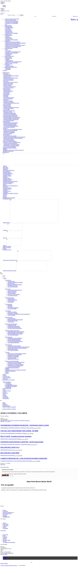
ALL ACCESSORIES (12, 308)
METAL (7, 372)
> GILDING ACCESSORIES (9, 132)
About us (5, 237)
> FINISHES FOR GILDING (9, 131)
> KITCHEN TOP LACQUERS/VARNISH (11, 142)
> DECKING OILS (7, 74)
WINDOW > (5, 177)
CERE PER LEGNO (9, 297)
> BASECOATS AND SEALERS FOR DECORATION (14, 137)
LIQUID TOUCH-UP (12, 291)
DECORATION (8, 31)
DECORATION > (6, 134)
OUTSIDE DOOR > (7, 174)
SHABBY (7, 59)
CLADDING (8, 55)
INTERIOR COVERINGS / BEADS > (10, 193)
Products (4, 278)
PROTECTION (8, 29)
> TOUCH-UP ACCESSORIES (9, 86)
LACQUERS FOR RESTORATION (15, 341)
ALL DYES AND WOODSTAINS (15, 328)
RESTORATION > (7, 121)
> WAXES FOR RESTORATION (9, 125)
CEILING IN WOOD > (7, 183)
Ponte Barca (5, 396)
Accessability (5, 528)
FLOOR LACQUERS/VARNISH (14, 363)
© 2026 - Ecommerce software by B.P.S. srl (9, 565)
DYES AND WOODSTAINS (11, 324)
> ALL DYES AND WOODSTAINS (10, 115)
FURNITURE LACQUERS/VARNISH (16, 364)
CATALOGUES (6, 376)
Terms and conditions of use (8, 512)
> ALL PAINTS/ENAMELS (8, 120)
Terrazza (4, 395)
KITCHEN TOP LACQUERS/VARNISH (16, 362)
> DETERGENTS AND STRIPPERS (10, 122)
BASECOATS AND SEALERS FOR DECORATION (18, 347)
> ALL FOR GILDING (7, 133)
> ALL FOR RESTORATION (9, 127)
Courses (4, 245)
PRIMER (7, 368)
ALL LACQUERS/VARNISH (14, 366)
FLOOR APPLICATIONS (13, 307)
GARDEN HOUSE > (7, 189)
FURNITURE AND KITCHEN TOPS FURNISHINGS (19, 314)
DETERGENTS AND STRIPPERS (15, 338)
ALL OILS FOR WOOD (13, 286)
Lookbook (5, 70)
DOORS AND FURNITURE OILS (15, 284)
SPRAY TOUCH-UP (12, 292)
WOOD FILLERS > (7, 105)
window (4, 394)
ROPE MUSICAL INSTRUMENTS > (10, 185)
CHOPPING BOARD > (7, 179)
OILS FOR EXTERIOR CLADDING (15, 282)
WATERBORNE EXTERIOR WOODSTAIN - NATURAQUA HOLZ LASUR (24, 425)
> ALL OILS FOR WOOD (8, 80)
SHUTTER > (5, 167)
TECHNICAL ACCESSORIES (11, 23)
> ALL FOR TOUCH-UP (8, 87)
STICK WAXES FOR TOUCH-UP (15, 290)
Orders (4, 535)
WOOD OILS (8, 280)
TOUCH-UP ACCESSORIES (14, 294)
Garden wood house (7, 390)
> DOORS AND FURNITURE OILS (10, 77)
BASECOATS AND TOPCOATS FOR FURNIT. (15, 45)
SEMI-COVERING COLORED (9, 409)
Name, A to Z (7, 420)
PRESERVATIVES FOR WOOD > (10, 148)
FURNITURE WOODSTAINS (14, 327)
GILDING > (5, 128)
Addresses (5, 537)
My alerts (5, 541)
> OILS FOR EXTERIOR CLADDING (11, 75)
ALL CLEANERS (11, 315)
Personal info (5, 534)
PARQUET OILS (11, 283)
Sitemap (4, 527)
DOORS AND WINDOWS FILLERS (15, 319)
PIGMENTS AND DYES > (8, 151)
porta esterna (5, 393)
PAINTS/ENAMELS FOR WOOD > (10, 116)
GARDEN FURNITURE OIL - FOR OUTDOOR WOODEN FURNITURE (23, 458)
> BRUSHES (5, 95)
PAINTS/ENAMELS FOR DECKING (15, 332)
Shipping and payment (7, 513)
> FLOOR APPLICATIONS (8, 97)
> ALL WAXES (6, 93)
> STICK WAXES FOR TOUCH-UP (10, 82)
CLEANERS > (6, 99)
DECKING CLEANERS (13, 313)
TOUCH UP (7, 289)
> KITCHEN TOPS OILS (8, 79)
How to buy (5, 378)
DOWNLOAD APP (7, 388)
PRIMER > (5, 149)
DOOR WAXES (11, 301)
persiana (4, 391)
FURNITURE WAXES (12, 299)
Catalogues (5, 230)
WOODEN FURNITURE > (8, 182)
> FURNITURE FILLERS (8, 108)
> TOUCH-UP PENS (7, 85)
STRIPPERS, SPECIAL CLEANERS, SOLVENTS (15, 370)
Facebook (5, 556)
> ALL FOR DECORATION (8, 140)
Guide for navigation (7, 377)
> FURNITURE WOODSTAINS (9, 114)
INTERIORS (6, 40)
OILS (6, 49)
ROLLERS (10, 306)
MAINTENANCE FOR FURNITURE (13, 46)
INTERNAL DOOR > (7, 175)
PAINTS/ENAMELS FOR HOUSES (15, 333)
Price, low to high (4, 419)
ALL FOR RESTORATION (13, 342)
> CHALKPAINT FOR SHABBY (10, 135)
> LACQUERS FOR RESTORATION (10, 126)
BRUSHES (10, 305)
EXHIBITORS (8, 387)
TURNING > (5, 190)
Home (4, 275)
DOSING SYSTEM (9, 66)
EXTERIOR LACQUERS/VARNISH (15, 365)
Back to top (3, 464)
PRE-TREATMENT (9, 27)
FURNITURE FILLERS (13, 320)
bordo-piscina (5, 397)
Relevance (2, 420)
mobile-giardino (6, 398)
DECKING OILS (11, 281)
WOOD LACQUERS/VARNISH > (10, 141)
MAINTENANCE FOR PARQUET (12, 44)
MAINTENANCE (9, 32)
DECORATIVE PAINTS (13, 349)
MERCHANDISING (7, 246)
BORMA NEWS (6, 222)
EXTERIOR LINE (7, 48)
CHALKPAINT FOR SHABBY (14, 345)
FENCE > (5, 166)
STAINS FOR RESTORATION (14, 339)
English (4, 6)
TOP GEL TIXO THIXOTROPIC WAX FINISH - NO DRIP (19, 431)
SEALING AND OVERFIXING (11, 22)
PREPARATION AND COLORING (12, 41)
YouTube (4, 558)
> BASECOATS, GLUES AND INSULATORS (12, 129)
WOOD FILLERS (9, 317)
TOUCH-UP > (6, 81)
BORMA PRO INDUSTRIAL (10, 67)
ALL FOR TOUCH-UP (12, 295)
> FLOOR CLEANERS (7, 100)
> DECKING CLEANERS (8, 102)
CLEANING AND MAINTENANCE (12, 51)
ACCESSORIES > (6, 94)
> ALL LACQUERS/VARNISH (9, 146)
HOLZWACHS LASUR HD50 (9, 453)
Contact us (5, 526)
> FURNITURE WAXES (8, 91)
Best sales (5, 515)
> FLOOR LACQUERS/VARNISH (10, 143)
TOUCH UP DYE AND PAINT (11, 21)
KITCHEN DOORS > (7, 187)
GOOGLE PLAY (10, 260)
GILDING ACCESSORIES (13, 356)
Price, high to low (26, 420)
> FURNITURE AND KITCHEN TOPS (11, 103)
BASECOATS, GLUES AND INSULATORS (17, 353)
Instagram (5, 559)
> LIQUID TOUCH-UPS (8, 83)
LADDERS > (5, 192)
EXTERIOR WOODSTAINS (14, 326)
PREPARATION (8, 26)
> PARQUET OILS (7, 76)
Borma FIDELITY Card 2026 (9, 379)
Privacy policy (5, 524)
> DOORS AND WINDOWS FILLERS (11, 107)
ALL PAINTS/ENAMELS (13, 335)
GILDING (7, 36)
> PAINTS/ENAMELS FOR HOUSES (10, 119)
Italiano (4, 5)
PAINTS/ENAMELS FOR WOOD (12, 330)
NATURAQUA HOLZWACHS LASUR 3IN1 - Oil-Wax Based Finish (21, 442)
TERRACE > (5, 169)
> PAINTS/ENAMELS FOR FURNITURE (11, 117)
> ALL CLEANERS (7, 104)
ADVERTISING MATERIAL (11, 385)
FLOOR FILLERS (11, 318)
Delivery (4, 510)
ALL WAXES (10, 302)
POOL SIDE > (6, 168)
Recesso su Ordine (6, 540)
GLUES (7, 373)
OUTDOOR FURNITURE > (9, 170)
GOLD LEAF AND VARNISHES (14, 354)
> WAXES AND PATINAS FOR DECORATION (13, 138)
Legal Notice (5, 511)
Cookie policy (5, 525)
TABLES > (5, 194)
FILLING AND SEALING (10, 20)
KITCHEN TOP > (6, 178)
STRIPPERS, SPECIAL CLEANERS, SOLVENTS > (13, 150)
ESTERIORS (8, 68)
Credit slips (5, 536)
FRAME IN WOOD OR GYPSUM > (10, 181)
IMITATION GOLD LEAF (13, 359)
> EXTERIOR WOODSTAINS (9, 112)
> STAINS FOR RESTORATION (9, 123)
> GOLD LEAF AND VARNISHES (10, 130)
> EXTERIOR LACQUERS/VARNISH (11, 145)
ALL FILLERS (11, 321)
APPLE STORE (9, 270)
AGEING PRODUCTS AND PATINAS (13, 61)
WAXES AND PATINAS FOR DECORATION (17, 348)
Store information (3, 554)
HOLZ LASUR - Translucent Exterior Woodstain (15, 436)
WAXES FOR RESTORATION (14, 340)
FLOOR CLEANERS (12, 312)
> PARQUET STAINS (7, 111)
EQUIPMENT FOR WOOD (11, 386)
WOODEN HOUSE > (7, 172)
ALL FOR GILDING (12, 357)
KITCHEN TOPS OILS (12, 285)
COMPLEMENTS (9, 60)
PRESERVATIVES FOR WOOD (12, 367)
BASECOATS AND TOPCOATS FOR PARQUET (15, 43)
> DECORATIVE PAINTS (8, 139)
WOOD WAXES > (6, 88)
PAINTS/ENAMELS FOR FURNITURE (16, 331)
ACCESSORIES (8, 304)
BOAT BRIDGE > (6, 171)
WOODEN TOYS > (7, 191)
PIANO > (5, 184)
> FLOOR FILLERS (7, 106)
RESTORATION (7, 25)
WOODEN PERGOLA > (8, 173)
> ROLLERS (5, 96)
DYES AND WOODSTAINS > (9, 110)
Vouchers (5, 539)
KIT (6, 24)
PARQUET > (5, 186)
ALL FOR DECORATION (13, 350)
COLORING (8, 28)
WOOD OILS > (6, 73)
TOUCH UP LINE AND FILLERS (11, 19)
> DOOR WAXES (6, 92)
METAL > (5, 196)
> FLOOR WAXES (7, 90)
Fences (4, 389)
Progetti (4, 374)
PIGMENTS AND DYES (10, 371)
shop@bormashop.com (8, 553)
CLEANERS (8, 310)
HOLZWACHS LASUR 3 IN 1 (9, 447)
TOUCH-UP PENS (11, 293)
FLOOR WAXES (11, 298)
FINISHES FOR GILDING (13, 355)
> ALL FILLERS (6, 109)
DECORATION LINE (8, 56)
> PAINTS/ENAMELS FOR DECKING (11, 118)
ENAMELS (7, 64)
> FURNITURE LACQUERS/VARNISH (11, 144)
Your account (3, 530)
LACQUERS (8, 50)
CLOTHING (7, 383)
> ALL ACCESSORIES (7, 98)
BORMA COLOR (7, 63)
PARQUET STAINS (12, 325)
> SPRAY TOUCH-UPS (8, 84)
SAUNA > (5, 195)
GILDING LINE (7, 34)
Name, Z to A (13, 420)
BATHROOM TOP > (7, 180)
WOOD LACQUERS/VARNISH (12, 361)
